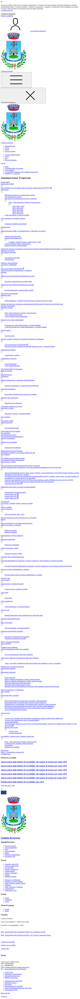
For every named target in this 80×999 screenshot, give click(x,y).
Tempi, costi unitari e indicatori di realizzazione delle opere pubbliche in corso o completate (33, 663)
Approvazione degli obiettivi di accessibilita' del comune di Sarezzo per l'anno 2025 (34, 766)
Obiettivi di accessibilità (12, 747)
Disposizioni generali (7, 184)
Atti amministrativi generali (13, 197)
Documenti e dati (10, 856)
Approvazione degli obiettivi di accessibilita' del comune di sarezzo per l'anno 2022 (34, 778)
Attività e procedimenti (8, 438)
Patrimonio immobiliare (8, 539)
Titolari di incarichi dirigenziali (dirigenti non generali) (17, 285)
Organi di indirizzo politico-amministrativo (18, 244)
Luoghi (7, 909)
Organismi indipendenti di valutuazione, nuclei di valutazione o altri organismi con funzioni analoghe (32, 561)
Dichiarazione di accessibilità (14, 986)
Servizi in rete (5, 610)
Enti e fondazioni (10, 851)
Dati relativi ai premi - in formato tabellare (17, 413)
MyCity (4, 996)
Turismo (7, 875)
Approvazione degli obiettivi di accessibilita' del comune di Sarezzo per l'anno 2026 (34, 762)
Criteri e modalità (6, 507)
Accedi (3, 163)
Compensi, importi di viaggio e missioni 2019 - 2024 (25, 242)
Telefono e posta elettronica (9, 263)
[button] (10, 146)
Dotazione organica (7, 307)
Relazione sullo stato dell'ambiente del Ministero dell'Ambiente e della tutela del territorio (32, 686)
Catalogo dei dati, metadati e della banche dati (19, 743)
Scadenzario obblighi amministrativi (16, 224)
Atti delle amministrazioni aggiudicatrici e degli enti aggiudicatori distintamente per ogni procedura (31, 467)
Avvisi (7, 901)
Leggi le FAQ (9, 972)
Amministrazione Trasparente (14, 168)
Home (6, 167)
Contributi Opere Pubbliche (9, 647)
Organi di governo (10, 846)
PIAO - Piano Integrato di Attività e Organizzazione (21, 742)
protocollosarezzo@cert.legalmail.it (15, 969)
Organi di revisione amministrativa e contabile (15, 569)
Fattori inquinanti (10, 678)
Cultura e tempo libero (11, 866)
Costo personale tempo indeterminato (16, 316)
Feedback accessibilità (8, 942)
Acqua (7, 156)
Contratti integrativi (11, 364)
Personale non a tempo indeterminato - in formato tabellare (23, 325)
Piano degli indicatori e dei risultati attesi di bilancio (16, 523)
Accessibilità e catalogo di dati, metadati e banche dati (21, 172)
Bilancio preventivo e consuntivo (11, 525)
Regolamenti (8, 745)
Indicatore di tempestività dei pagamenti (17, 637)
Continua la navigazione (8, 14)
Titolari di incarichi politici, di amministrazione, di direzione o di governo (23, 231)
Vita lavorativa (9, 868)
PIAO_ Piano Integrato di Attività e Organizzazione (24, 202)
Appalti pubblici (10, 871)
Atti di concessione (6, 509)
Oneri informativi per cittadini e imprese (13, 218)
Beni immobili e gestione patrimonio (12, 535)
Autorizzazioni (9, 889)
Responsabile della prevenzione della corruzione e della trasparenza (25, 702)
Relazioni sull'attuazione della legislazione (18, 683)
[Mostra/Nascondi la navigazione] (16, 80)
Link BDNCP (5, 501)
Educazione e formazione (12, 880)
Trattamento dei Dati (11, 990)
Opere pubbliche (6, 643)
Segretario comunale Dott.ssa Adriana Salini (18, 281)
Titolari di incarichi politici (13, 236)
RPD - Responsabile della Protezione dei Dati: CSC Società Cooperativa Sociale (26, 935)
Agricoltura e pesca (11, 890)
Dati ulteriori (5, 750)
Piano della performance (8, 389)
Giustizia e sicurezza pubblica (14, 881)
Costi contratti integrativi (12, 366)
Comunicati (8, 900)
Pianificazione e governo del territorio (12, 667)
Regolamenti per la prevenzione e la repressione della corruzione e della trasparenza (30, 704)
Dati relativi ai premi (7, 408)
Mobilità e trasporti (10, 876)
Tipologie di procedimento (9, 442)
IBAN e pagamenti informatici (10, 642)
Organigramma (9, 259)
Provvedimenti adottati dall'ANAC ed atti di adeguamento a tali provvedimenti (29, 708)
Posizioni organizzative (8, 306)
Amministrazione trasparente (13, 981)
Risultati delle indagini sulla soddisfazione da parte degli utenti (24, 615)
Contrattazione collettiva (8, 350)
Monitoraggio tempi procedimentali (11, 451)
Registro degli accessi (11, 727)
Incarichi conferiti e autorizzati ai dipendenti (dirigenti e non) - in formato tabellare (30, 346)
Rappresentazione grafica (8, 435)
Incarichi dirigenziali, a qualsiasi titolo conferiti (19, 290)
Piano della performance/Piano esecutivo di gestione (21, 394)
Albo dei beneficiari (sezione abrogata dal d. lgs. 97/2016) (18, 518)
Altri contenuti (9, 170)
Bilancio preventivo (11, 530)
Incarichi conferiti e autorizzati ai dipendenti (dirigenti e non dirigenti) (22, 339)
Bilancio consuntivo (11, 532)
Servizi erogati (5, 580)
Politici (7, 853)
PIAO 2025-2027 (17, 208)
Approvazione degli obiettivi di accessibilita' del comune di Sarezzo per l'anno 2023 (34, 774)
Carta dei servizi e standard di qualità (12, 584)
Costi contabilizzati (6, 601)
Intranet (3, 955)
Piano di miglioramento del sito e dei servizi (18, 988)
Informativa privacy (11, 983)
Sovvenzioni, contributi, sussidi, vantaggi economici (17, 503)
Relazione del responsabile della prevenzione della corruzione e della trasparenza (29, 706)
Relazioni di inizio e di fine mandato (16, 245)
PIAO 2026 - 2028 (18, 206)
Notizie (7, 898)
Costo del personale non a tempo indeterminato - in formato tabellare (26, 327)
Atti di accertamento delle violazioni (16, 710)
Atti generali (4, 189)
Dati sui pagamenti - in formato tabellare (17, 628)
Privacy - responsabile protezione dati (12, 752)
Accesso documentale (11, 722)
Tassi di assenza (6, 330)
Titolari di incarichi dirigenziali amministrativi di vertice (18, 276)
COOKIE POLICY (7, 10)
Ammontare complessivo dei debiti (15, 638)
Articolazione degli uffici (8, 252)
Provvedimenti (5, 433)
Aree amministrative (11, 847)
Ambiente (8, 885)
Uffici (6, 849)
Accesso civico (5, 713)
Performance (5, 376)
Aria (6, 158)
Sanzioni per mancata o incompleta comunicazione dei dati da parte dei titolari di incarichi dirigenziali (32, 304)
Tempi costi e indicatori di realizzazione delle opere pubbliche (20, 658)
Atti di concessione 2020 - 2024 (14, 514)
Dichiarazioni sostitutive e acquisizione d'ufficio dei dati (18, 453)
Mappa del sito (5, 993)
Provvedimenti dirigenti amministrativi (12, 460)
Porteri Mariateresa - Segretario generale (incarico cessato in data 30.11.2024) (28, 301)
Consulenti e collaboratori (9, 265)
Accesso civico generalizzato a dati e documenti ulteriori (22, 720)
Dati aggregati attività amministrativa (12, 436)
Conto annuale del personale (13, 315)
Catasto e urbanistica (11, 873)
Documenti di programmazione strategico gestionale (21, 198)
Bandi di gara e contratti (8, 462)
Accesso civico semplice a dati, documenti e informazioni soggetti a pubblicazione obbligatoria (34, 718)
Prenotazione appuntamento (13, 974)
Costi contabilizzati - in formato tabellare (17, 607)
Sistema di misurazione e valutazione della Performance (18, 380)
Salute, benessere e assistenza (14, 887)
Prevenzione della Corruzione (10, 695)
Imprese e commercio (11, 869)
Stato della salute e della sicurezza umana (17, 685)
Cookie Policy (5, 948)
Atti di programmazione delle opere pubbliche (15, 649)
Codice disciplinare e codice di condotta (17, 215)
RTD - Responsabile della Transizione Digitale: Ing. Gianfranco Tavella (23, 932)
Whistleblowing (6, 754)
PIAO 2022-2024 (17, 213)
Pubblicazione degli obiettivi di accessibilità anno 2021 (22, 782)
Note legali (8, 984)
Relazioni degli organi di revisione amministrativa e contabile (23, 575)
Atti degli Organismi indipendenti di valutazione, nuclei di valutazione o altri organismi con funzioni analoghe (38, 566)
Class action (4, 592)
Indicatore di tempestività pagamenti (12, 631)
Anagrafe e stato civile (11, 864)
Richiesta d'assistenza (11, 977)
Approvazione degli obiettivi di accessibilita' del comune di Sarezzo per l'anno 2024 (34, 770)
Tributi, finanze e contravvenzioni (15, 883)
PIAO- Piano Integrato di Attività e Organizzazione (20, 313)
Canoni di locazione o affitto (9, 548)
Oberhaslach (14, 925)
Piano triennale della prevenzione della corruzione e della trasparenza (26, 701)
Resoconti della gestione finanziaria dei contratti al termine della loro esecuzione (29, 482)
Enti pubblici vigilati (7, 421)
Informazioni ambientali (8, 668)
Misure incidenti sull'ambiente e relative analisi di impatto (22, 679)
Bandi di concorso (6, 371)
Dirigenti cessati (6, 295)
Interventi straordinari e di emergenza (12, 690)
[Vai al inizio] (1, 789)
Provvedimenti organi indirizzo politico (13, 458)
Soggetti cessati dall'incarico (13, 238)
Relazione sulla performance (9, 398)
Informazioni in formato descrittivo (15, 492)
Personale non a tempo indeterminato (12, 320)
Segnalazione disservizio (12, 976)
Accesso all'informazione (12, 155)
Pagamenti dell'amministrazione (10, 619)
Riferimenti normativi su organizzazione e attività (20, 195)
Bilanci (3, 519)
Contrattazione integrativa (9, 358)
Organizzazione (5, 227)
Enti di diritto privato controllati (10, 431)
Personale (4, 272)
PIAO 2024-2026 (17, 210)
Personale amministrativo (12, 855)
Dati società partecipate (12, 428)
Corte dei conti (5, 578)
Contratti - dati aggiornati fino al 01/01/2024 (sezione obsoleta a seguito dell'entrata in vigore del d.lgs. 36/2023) (39, 480)
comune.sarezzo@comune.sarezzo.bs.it (17, 967)
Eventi (7, 911)
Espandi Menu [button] (5, 182)
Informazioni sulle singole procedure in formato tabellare (18, 487)
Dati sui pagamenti (6, 622)
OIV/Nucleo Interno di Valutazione (11, 369)
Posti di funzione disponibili (9, 293)
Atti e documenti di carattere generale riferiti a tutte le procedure (20, 466)
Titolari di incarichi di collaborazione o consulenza (16, 270)
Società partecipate (6, 422)
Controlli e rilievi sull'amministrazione (12, 557)
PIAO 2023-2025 (17, 211)
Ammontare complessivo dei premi (11, 406)
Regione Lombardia (7, 16)
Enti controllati (5, 417)
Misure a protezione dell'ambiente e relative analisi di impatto (23, 681)
